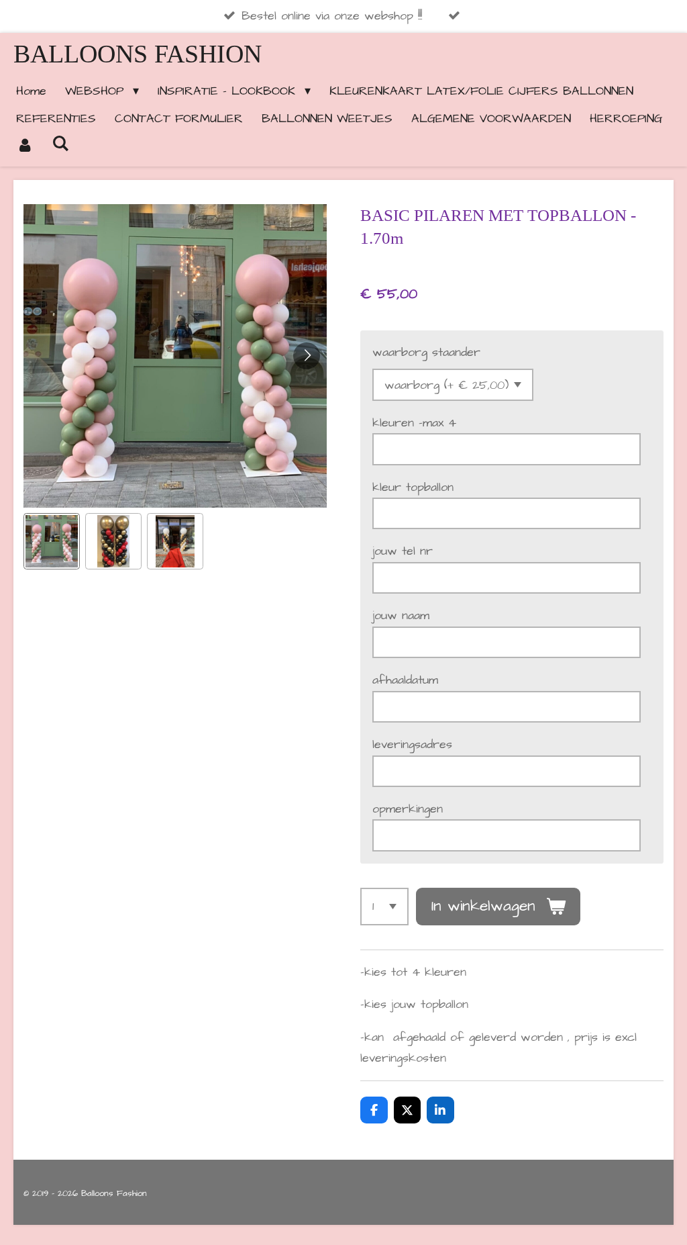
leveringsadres (412, 744)
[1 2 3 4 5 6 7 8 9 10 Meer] (384, 906)
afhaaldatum (405, 680)
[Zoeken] (60, 144)
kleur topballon (413, 487)
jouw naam (400, 615)
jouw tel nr (402, 551)
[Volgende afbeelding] (306, 355)
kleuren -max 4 (414, 422)
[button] (51, 541)
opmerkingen (407, 808)
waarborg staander (426, 352)
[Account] (24, 146)
